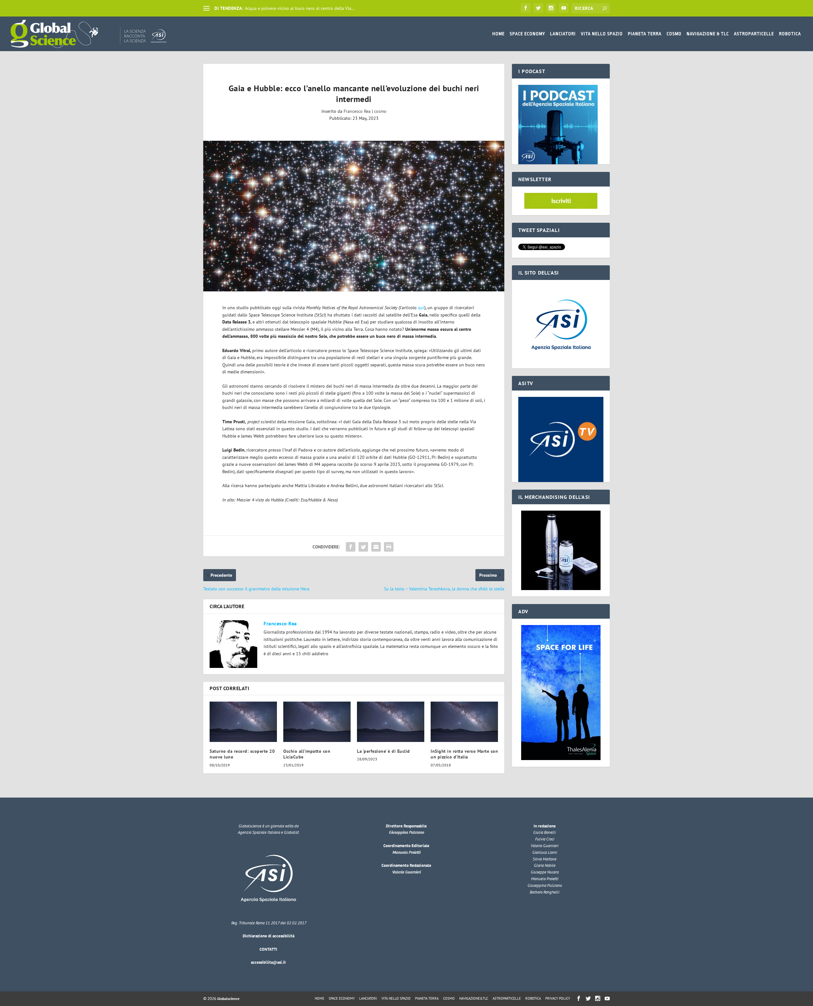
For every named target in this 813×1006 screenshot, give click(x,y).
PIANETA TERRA (645, 33)
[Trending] (206, 8)
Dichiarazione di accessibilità (268, 936)
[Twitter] (538, 8)
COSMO (674, 33)
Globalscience (228, 998)
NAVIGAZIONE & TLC (708, 33)
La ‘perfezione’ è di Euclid (383, 751)
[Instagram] (551, 8)
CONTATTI (268, 949)
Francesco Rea (357, 111)
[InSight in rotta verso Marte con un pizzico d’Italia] (464, 722)
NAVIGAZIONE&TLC (473, 998)
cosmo (380, 111)
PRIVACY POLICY (557, 998)
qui (421, 307)
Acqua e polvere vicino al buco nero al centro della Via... (300, 8)
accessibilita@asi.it (268, 962)
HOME (498, 33)
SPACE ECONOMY (527, 33)
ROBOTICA (790, 33)
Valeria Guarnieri (406, 872)
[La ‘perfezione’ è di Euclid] (390, 722)
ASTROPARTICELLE (754, 33)
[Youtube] (563, 8)
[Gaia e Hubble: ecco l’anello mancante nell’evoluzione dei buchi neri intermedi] (353, 216)
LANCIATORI (563, 33)
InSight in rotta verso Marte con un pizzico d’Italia (464, 754)
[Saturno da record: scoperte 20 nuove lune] (243, 722)
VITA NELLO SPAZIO (602, 33)
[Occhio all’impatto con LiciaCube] (317, 722)
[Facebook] (525, 8)
